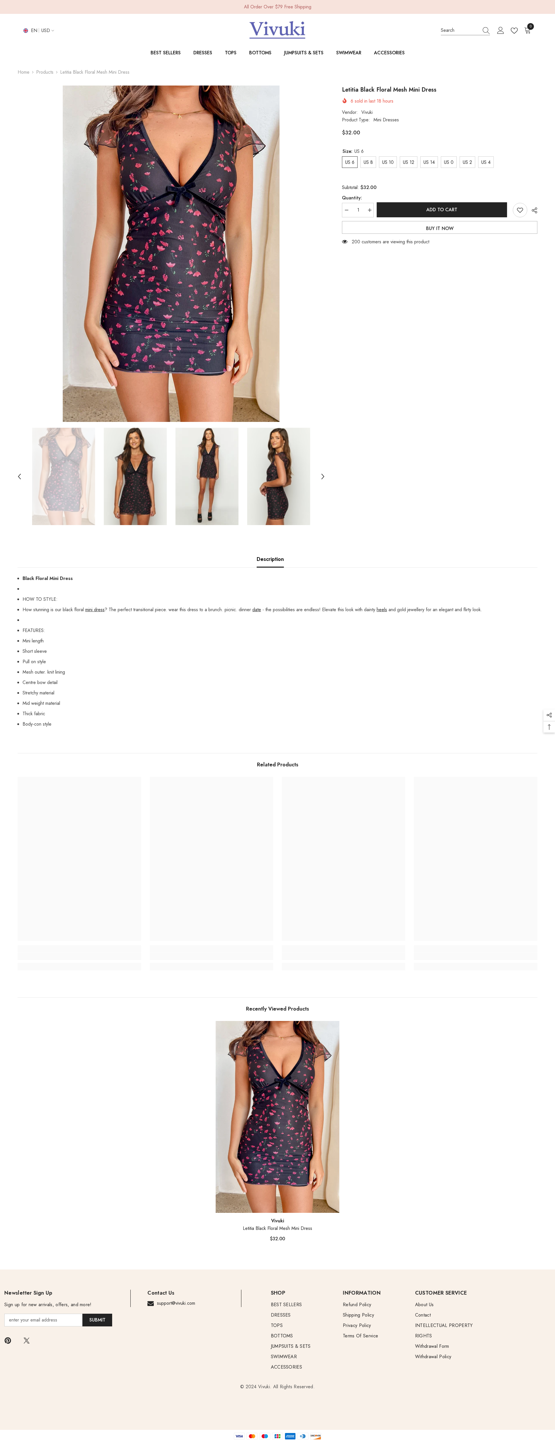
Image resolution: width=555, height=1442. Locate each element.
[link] (79, 956)
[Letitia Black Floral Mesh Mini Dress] (277, 1117)
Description (270, 559)
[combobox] (460, 30)
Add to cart (443, 209)
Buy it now (440, 228)
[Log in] (500, 30)
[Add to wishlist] (520, 210)
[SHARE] (532, 210)
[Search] (465, 30)
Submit (97, 1320)
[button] (19, 476)
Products (44, 72)
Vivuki (367, 112)
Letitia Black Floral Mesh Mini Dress (277, 1228)
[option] (171, 254)
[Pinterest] (8, 1340)
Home (23, 72)
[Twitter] (26, 1340)
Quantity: (352, 197)
